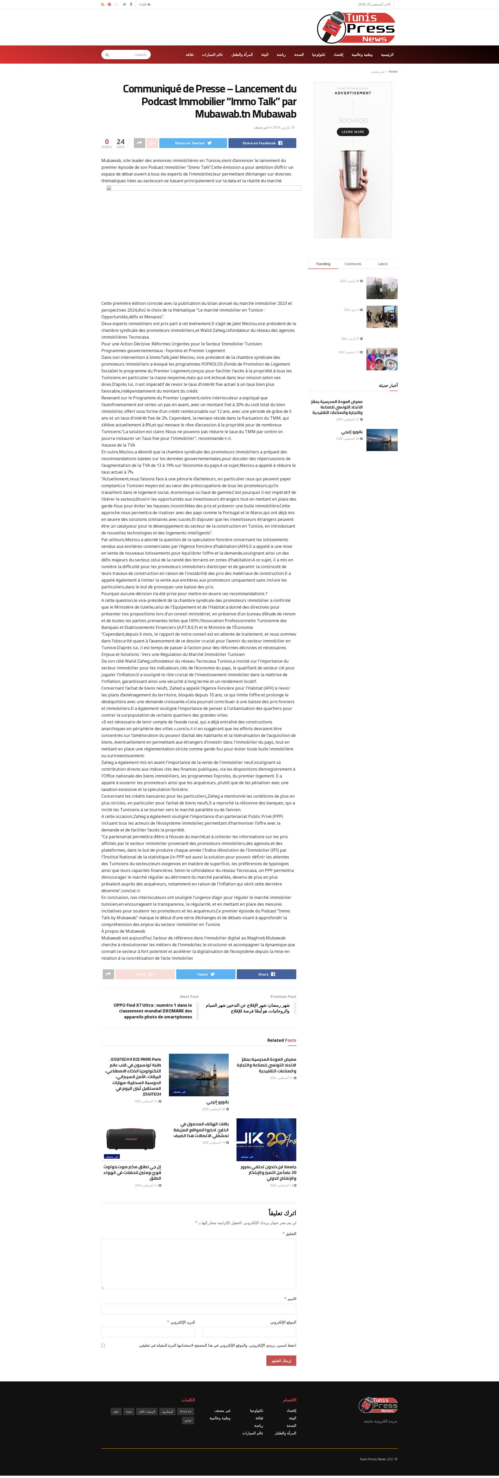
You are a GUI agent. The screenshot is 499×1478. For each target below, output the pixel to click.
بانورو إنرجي (217, 1102)
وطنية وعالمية (362, 54)
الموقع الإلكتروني (283, 1322)
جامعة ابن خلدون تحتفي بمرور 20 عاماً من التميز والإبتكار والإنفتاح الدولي (268, 1172)
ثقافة (190, 54)
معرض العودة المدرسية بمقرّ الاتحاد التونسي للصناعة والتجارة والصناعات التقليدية (266, 1065)
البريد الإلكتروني (181, 1322)
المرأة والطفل (242, 54)
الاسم (290, 1298)
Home (393, 71)
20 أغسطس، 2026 (214, 1109)
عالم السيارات (212, 54)
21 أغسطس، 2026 (281, 1078)
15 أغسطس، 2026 (146, 1101)
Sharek (186, 1411)
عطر (116, 1411)
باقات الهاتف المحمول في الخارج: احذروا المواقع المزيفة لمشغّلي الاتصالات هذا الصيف (201, 1129)
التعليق (289, 1233)
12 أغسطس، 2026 (146, 1185)
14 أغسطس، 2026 (281, 1185)
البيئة (264, 54)
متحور (188, 1420)
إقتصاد (338, 54)
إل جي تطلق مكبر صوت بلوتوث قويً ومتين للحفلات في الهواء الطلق (132, 1172)
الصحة (299, 54)
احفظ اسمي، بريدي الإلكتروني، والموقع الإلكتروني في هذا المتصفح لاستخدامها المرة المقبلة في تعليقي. (217, 1345)
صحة (129, 1411)
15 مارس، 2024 (284, 127)
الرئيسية (387, 54)
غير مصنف (378, 71)
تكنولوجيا (318, 54)
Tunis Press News (372, 1459)
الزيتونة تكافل (147, 1411)
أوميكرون (167, 1411)
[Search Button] (105, 54)
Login (143, 4)
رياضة (281, 54)
